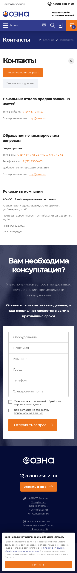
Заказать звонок (14, 4)
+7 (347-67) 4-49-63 (51, 154)
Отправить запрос (30, 425)
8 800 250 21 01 (63, 4)
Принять (38, 564)
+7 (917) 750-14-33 (31, 161)
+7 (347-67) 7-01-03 (28, 154)
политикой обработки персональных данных (37, 403)
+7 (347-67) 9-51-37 (32, 111)
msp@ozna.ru (37, 118)
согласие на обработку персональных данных (31, 411)
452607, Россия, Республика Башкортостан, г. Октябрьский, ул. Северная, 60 (38, 506)
